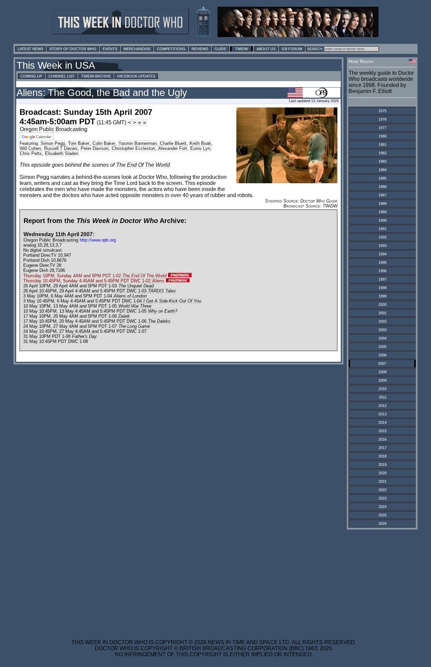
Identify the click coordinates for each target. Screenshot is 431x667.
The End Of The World (143, 165)
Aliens (158, 280)
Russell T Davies (60, 148)
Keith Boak (200, 143)
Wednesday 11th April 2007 (58, 234)
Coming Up (31, 76)
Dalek (124, 316)
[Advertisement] (214, 580)
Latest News (30, 49)
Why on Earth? (162, 311)
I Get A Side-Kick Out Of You (172, 301)
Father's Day (84, 336)
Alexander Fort (172, 148)
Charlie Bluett (173, 143)
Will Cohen (30, 148)
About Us (266, 49)
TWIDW (241, 49)
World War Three (135, 306)
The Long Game (134, 326)
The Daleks (159, 321)
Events (110, 49)
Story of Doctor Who (72, 49)
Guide (220, 49)
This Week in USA (55, 65)
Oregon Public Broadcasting (53, 129)
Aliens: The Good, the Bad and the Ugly (101, 92)
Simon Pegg (53, 143)
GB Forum (292, 49)
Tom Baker (78, 143)
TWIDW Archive (96, 76)
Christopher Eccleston (133, 148)
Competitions (171, 49)
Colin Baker (104, 143)
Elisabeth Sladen (61, 153)
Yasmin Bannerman (138, 143)
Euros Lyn (200, 148)
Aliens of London (130, 295)
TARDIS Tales (162, 290)
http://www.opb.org (98, 240)
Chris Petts (31, 153)
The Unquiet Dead (136, 285)
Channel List (61, 76)
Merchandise (137, 49)
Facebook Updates (136, 76)
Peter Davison (94, 148)
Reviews (200, 49)
